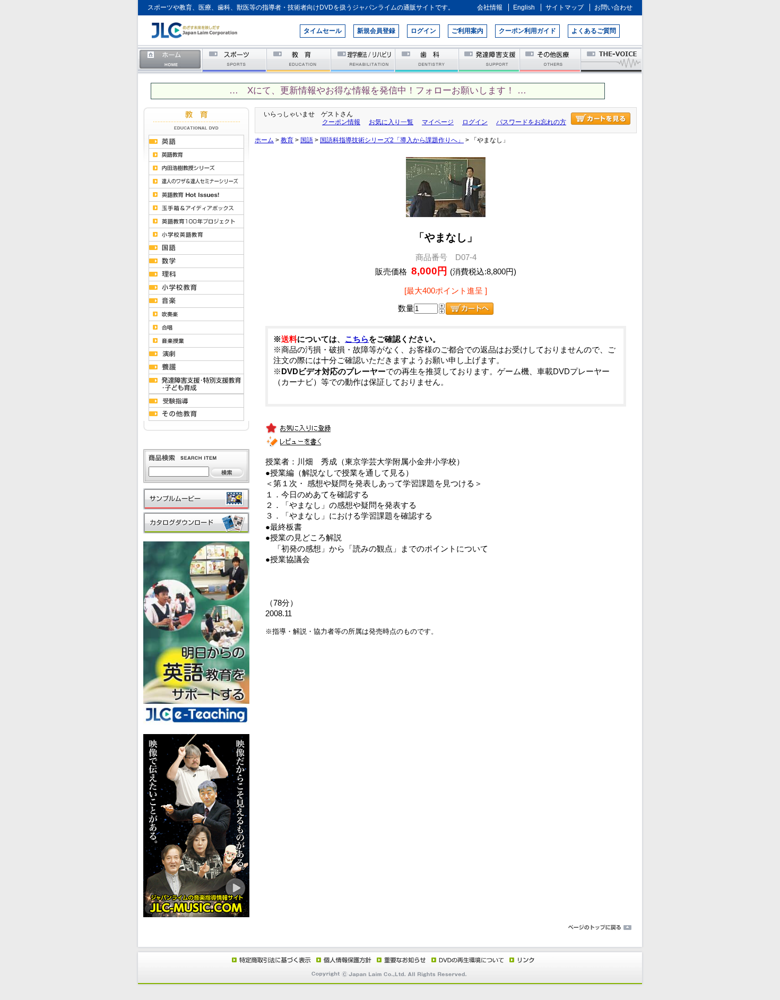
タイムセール (323, 31)
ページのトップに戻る (390, 927)
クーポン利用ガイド (527, 31)
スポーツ (235, 59)
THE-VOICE (612, 59)
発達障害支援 (490, 59)
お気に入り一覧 (391, 122)
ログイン (423, 31)
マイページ (438, 122)
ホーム (170, 59)
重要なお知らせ (399, 959)
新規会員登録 (376, 31)
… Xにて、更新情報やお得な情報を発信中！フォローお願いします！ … (377, 90)
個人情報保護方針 (342, 959)
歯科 (427, 59)
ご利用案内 (467, 31)
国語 (306, 140)
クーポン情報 (341, 122)
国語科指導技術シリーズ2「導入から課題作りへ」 (392, 140)
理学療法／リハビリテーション (363, 59)
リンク (521, 959)
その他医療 (551, 59)
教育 (299, 59)
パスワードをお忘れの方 (531, 122)
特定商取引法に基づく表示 (270, 959)
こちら (357, 339)
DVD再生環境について (468, 959)
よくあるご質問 (593, 31)
